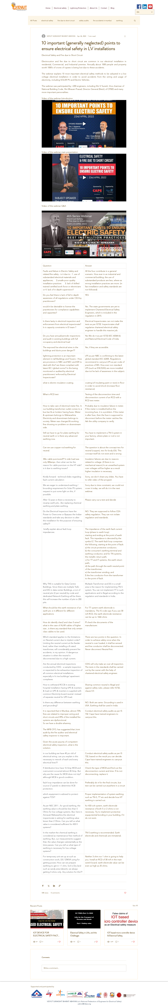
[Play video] (84, 124)
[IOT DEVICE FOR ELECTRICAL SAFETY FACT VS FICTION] (46, 919)
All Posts (33, 20)
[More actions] (125, 36)
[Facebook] (139, 6)
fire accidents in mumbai (102, 20)
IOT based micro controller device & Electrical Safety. (121, 934)
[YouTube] (150, 6)
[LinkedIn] (144, 6)
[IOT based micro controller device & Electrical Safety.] (121, 919)
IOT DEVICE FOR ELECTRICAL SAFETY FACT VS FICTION (45, 934)
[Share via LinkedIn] (54, 886)
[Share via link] (60, 886)
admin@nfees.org (84, 1004)
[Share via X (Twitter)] (48, 886)
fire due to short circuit (66, 20)
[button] (135, 20)
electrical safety (47, 20)
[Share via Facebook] (43, 886)
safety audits (84, 20)
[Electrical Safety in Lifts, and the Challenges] (84, 919)
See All (135, 906)
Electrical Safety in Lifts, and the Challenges (83, 934)
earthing (119, 20)
